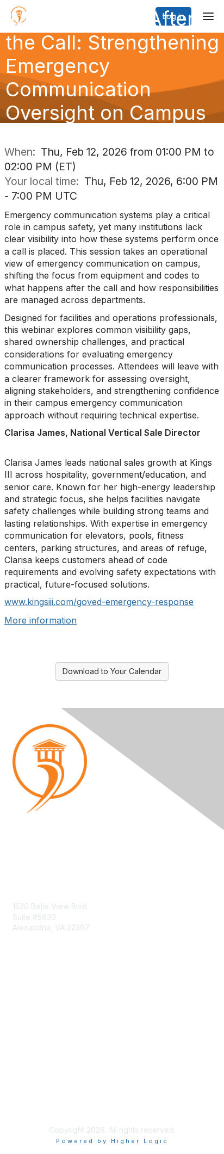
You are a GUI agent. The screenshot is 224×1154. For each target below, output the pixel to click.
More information (40, 620)
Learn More (33, 1020)
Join (20, 999)
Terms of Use (37, 1102)
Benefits (27, 1009)
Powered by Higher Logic (112, 1141)
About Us (29, 1092)
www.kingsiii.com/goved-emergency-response (99, 601)
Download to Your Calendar (112, 671)
